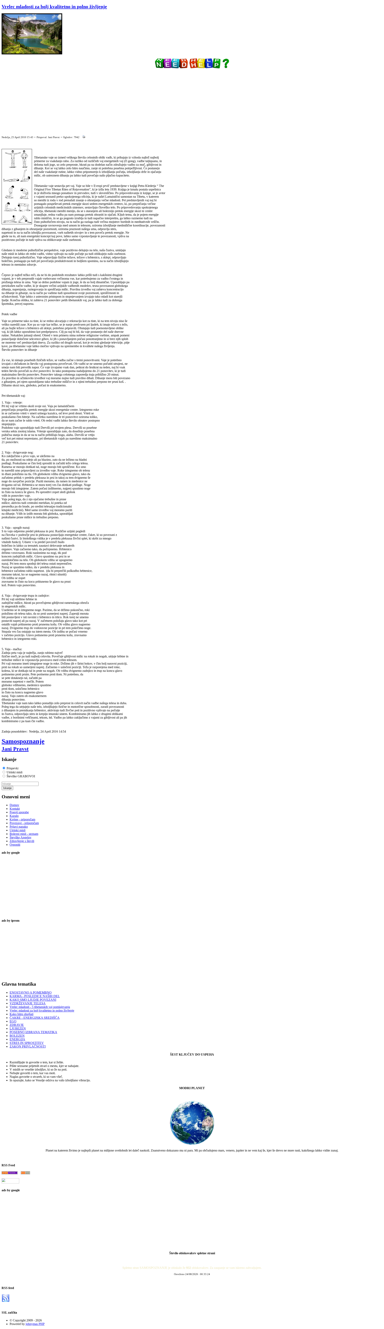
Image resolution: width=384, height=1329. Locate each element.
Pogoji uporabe (19, 812)
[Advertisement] (122, 100)
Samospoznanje (23, 745)
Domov (14, 805)
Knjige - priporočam (22, 819)
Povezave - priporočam (24, 823)
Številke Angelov (20, 837)
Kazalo (14, 816)
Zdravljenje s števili (22, 841)
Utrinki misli (17, 830)
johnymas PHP (35, 1324)
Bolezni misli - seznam (24, 833)
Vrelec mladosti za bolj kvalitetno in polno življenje (54, 6)
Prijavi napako (19, 826)
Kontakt (15, 808)
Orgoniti (15, 844)
